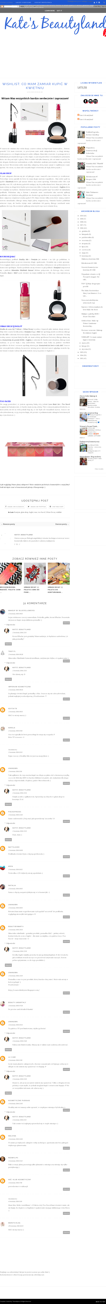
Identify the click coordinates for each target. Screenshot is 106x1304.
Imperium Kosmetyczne (19, 687)
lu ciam (12, 1057)
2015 (81, 352)
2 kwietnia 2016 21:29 (15, 976)
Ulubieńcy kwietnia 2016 (90, 259)
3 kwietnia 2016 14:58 (15, 1139)
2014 (81, 355)
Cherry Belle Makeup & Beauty (88, 397)
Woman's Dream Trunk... (89, 426)
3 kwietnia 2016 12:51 (19, 1120)
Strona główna (6, 2)
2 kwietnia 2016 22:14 (19, 793)
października (86, 237)
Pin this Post (57, 506)
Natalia (12, 885)
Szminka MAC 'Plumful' (94, 164)
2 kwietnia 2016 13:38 (15, 815)
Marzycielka (14, 1223)
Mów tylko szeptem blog (89, 413)
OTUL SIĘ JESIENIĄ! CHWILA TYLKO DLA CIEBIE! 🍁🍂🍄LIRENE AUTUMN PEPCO (90, 433)
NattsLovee (14, 847)
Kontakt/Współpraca (43, 2)
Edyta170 (12, 708)
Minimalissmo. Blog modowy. (90, 457)
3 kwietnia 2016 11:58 (15, 1060)
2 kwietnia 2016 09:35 (15, 690)
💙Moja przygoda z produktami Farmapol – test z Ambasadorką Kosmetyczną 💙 (94, 418)
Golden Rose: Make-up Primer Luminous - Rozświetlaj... (89, 323)
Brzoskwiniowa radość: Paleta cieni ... (10, 589)
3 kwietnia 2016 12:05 (15, 1104)
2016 (81, 228)
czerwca (85, 250)
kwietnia (85, 256)
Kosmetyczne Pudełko (19, 1100)
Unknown (13, 768)
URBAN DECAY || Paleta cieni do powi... (31, 589)
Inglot (31, 512)
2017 (81, 225)
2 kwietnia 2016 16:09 (15, 850)
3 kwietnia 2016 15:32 (15, 1161)
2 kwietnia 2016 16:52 (15, 869)
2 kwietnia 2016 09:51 (15, 712)
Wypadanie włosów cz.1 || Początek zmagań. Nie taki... (90, 277)
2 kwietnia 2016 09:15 (15, 614)
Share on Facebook (16, 506)
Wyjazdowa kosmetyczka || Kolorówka (91, 150)
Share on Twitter (38, 506)
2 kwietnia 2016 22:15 (19, 831)
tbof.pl (12, 651)
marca (84, 343)
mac (35, 512)
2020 (81, 216)
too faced (41, 512)
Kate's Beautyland (23, 535)
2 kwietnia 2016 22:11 (19, 632)
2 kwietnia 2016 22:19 (19, 951)
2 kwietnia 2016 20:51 (15, 930)
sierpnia (85, 244)
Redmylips (13, 1158)
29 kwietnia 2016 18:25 (15, 1226)
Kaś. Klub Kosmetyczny (19, 1179)
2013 (81, 358)
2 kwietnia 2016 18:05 (15, 908)
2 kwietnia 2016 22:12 (19, 671)
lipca (83, 247)
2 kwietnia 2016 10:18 (15, 731)
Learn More (50, 11)
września (85, 240)
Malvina (12, 1136)
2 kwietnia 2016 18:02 (15, 889)
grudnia (84, 231)
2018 (81, 222)
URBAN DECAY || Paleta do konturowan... (55, 589)
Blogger (90, 1)
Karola (11, 728)
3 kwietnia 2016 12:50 (19, 1079)
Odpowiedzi (10, 625)
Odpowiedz (66, 622)
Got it (59, 11)
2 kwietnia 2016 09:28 (15, 654)
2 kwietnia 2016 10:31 (15, 752)
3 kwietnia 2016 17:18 (15, 1183)
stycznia (85, 349)
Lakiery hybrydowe (23, 2)
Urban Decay (50, 512)
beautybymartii (16, 926)
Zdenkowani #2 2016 (89, 263)
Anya (10, 866)
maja (83, 253)
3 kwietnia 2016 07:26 (15, 1006)
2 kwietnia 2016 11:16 (15, 771)
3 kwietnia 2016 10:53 (15, 1025)
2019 (81, 219)
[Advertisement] (92, 492)
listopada (85, 234)
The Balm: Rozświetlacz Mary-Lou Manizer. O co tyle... (91, 293)
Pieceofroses (14, 812)
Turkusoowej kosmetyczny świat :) (89, 442)
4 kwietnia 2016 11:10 (15, 1201)
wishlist (59, 512)
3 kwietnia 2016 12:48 (19, 1041)
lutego (84, 346)
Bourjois (17, 512)
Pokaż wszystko (99, 469)
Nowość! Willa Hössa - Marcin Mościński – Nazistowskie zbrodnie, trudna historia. (90, 404)
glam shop (24, 512)
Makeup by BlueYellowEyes (21, 610)
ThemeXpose (16, 1301)
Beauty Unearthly (17, 1002)
